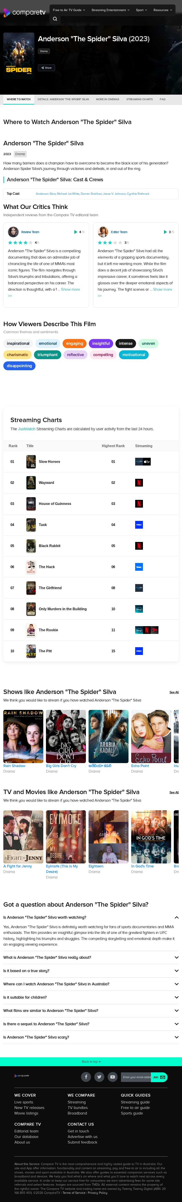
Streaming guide (135, 1102)
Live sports (23, 1102)
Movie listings (26, 1113)
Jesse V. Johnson (114, 193)
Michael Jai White (68, 193)
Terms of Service (74, 1192)
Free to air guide (135, 1107)
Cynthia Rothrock (138, 193)
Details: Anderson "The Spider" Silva (63, 99)
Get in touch (78, 1131)
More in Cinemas (107, 99)
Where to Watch (19, 99)
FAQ (162, 99)
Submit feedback (82, 1142)
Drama (44, 51)
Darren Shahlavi (91, 193)
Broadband (77, 1113)
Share (48, 67)
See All (174, 692)
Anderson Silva (45, 193)
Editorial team (26, 1131)
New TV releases (29, 1107)
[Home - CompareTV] (24, 13)
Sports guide (132, 1113)
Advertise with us (82, 1136)
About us (22, 1142)
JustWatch (27, 429)
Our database (26, 1136)
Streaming (77, 1102)
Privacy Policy (97, 1192)
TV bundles (78, 1107)
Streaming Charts (140, 99)
